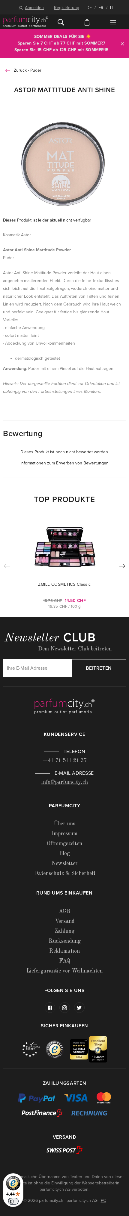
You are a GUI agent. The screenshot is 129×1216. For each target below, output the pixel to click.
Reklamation (64, 951)
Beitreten (99, 668)
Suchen (61, 22)
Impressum (64, 833)
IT (111, 7)
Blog (64, 853)
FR (101, 7)
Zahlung (64, 931)
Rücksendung (65, 941)
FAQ (64, 961)
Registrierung (66, 7)
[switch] (13, 1201)
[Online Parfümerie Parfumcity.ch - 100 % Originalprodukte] (25, 21)
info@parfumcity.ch (64, 782)
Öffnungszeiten (64, 843)
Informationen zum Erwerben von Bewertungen (64, 463)
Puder (35, 70)
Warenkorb (87, 22)
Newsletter (65, 863)
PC (103, 1200)
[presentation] (122, 567)
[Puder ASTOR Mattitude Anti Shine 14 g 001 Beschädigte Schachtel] (64, 164)
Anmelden (34, 7)
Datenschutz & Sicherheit (64, 873)
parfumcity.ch (52, 1189)
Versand (64, 921)
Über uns (64, 824)
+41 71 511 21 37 (65, 760)
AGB (64, 911)
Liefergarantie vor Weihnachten (64, 971)
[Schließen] (122, 43)
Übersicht (113, 22)
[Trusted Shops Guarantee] (58, 1049)
